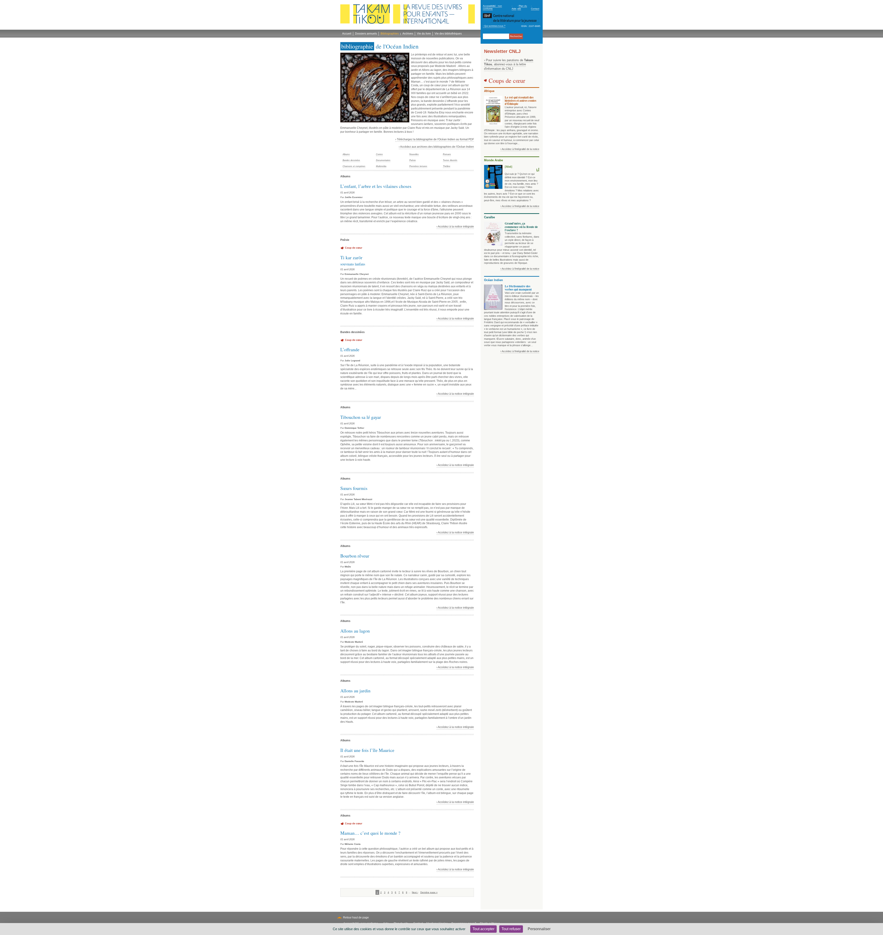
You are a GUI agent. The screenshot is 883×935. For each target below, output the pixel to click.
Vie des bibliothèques (448, 33)
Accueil (346, 33)
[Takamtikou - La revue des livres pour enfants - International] (407, 15)
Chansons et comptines (354, 166)
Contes (379, 154)
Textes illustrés (450, 160)
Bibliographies (390, 33)
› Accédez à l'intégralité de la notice (519, 149)
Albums (346, 154)
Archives (407, 33)
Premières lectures (418, 166)
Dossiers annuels (366, 33)
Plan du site (522, 7)
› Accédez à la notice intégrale (455, 226)
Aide (514, 8)
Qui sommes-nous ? (494, 26)
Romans (447, 154)
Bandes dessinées (351, 160)
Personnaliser (539, 929)
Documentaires (383, 160)
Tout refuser (511, 929)
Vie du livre (424, 33)
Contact (535, 8)
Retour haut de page (356, 917)
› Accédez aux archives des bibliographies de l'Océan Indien (436, 146)
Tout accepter (483, 929)
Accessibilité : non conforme (492, 7)
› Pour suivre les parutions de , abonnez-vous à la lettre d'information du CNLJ (508, 64)
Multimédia (381, 166)
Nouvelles (414, 154)
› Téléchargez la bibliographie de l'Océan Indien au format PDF (434, 139)
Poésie (412, 160)
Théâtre (446, 166)
